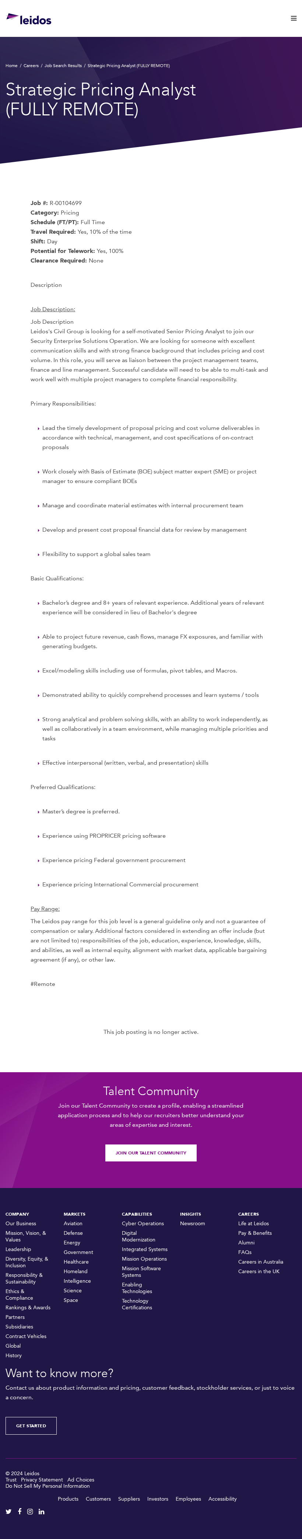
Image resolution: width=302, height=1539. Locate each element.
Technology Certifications (137, 1304)
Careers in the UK (259, 1271)
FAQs (245, 1252)
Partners (15, 1317)
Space (71, 1300)
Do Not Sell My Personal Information (48, 1486)
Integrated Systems (145, 1249)
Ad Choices (80, 1480)
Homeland (76, 1271)
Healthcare (76, 1262)
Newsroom (192, 1223)
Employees (188, 1499)
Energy (72, 1243)
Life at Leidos (253, 1223)
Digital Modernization (138, 1236)
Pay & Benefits (255, 1233)
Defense (73, 1233)
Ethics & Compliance (19, 1294)
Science (73, 1291)
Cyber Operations (143, 1223)
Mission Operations (144, 1259)
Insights (190, 1214)
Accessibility (222, 1499)
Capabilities (137, 1214)
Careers (31, 65)
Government (78, 1252)
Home (12, 65)
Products (68, 1499)
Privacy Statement (42, 1480)
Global (13, 1346)
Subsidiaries (19, 1327)
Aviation (73, 1223)
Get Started (31, 1425)
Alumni (246, 1243)
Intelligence (77, 1281)
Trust (11, 1480)
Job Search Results (63, 65)
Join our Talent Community (151, 1153)
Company (17, 1214)
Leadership (18, 1249)
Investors (157, 1499)
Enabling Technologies (137, 1288)
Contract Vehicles (26, 1336)
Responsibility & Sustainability (24, 1278)
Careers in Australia (260, 1262)
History (14, 1355)
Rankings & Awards (28, 1307)
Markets (74, 1214)
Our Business (21, 1223)
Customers (98, 1499)
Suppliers (129, 1499)
